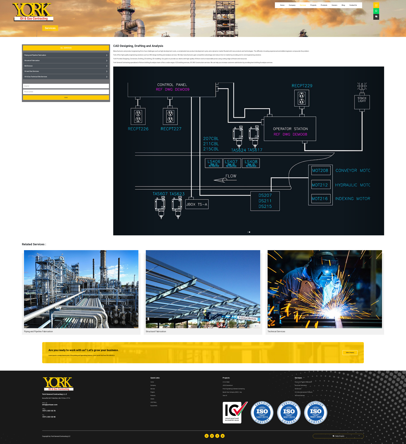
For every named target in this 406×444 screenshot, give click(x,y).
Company (292, 5)
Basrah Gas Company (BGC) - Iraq (232, 392)
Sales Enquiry (350, 352)
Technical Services (300, 395)
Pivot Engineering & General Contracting (234, 389)
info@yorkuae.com (49, 405)
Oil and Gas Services (31, 71)
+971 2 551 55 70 (48, 411)
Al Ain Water (226, 382)
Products (324, 5)
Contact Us (353, 5)
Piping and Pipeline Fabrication (35, 55)
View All (225, 395)
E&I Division (28, 66)
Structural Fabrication (32, 60)
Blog (343, 5)
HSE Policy (153, 402)
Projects (313, 5)
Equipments (153, 405)
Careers (334, 5)
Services (303, 5)
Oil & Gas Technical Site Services (35, 77)
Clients (152, 399)
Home (282, 5)
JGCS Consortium (228, 385)
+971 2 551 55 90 (48, 417)
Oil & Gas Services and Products (303, 392)
